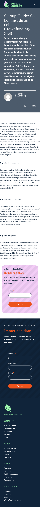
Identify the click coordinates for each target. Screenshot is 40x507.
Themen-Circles (10, 425)
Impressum (8, 477)
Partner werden (10, 451)
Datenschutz (9, 480)
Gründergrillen (9, 428)
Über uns (7, 468)
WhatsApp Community (12, 500)
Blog (6, 437)
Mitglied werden (10, 448)
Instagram (8, 494)
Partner (7, 434)
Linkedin (7, 491)
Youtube (7, 497)
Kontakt (7, 454)
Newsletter (8, 457)
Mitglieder (8, 431)
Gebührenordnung (11, 474)
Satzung (7, 471)
